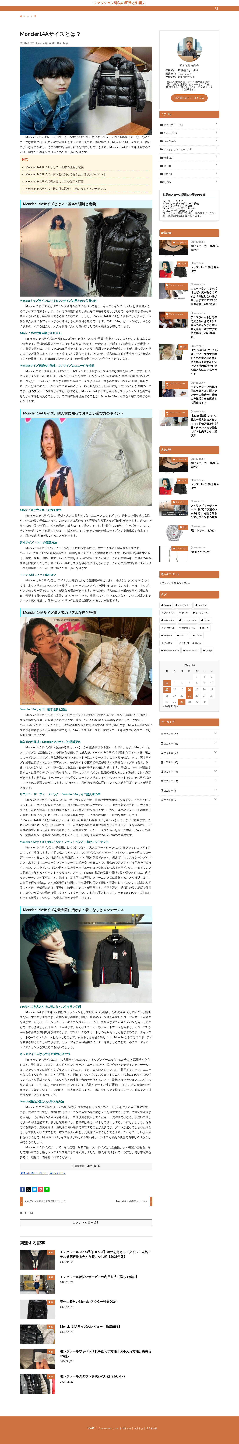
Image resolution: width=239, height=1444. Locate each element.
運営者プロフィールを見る (189, 98)
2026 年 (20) (171, 734)
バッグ (169, 141)
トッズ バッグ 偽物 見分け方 (205, 269)
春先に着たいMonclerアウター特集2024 (88, 1301)
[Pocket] (40, 1189)
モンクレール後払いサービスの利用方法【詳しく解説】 (99, 1277)
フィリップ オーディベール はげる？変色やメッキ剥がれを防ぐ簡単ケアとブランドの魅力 (204, 511)
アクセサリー (173, 125)
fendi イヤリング (200, 552)
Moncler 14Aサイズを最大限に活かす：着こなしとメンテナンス (66, 188)
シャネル (202, 605)
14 (189, 689)
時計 (168, 158)
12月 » (174, 706)
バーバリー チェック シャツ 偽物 (181, 203)
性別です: (186, 70)
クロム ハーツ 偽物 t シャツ (178, 211)
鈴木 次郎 (42, 43)
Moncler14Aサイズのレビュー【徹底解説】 (91, 1326)
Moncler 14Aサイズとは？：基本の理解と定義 (55, 167)
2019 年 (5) (170, 800)
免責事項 (138, 1428)
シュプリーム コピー (174, 201)
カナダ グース (188, 628)
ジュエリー (169, 643)
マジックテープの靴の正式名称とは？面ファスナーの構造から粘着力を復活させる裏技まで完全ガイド (204, 395)
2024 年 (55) (171, 753)
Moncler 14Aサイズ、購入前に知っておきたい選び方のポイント (66, 174)
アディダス (169, 613)
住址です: (171, 77)
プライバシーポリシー (108, 1428)
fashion (167, 605)
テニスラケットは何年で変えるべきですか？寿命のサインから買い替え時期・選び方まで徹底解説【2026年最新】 (204, 327)
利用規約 (126, 1428)
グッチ (198, 635)
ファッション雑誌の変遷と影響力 (119, 3)
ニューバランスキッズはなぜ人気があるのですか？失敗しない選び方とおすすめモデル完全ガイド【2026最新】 (204, 296)
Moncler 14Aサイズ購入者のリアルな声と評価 (55, 181)
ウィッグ (170, 133)
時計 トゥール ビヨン (203, 530)
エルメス (184, 635)
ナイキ (185, 613)
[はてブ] (34, 1189)
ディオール (169, 628)
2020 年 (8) (170, 791)
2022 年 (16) (171, 772)
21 (189, 696)
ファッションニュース (177, 149)
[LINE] (47, 1189)
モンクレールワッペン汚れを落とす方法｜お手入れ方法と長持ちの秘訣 (105, 1354)
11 (167, 689)
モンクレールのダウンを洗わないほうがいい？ (93, 1376)
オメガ (205, 628)
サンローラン (192, 650)
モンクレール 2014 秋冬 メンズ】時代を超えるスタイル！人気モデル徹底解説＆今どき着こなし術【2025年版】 (105, 1254)
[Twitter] (28, 1189)
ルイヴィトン (184, 605)
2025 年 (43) (171, 744)
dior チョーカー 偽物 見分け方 (205, 248)
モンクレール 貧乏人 (191, 643)
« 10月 (166, 706)
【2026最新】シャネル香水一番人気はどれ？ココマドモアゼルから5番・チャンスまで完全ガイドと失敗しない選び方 (205, 425)
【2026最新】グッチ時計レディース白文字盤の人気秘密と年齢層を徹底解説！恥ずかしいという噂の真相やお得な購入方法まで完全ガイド (204, 362)
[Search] (216, 8)
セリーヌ (168, 635)
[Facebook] (22, 1189)
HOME (90, 1428)
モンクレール (58, 1173)
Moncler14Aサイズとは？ (35, 1173)
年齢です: (171, 70)
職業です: (171, 74)
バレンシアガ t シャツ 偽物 (177, 206)
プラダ (209, 650)
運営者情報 (151, 1428)
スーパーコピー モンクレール (179, 208)
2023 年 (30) (171, 762)
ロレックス (169, 620)
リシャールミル (171, 650)
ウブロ (207, 620)
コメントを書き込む (86, 1222)
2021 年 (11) (171, 781)
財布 (167, 174)
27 (181, 702)
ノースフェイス (189, 620)
